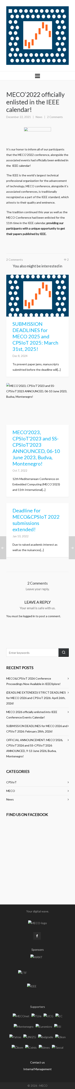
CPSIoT (11, 782)
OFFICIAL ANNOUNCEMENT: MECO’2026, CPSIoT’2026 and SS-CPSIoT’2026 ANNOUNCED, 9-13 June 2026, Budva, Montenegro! (34, 748)
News (39, 117)
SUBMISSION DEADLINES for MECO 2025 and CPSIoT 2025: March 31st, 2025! (35, 336)
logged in (29, 616)
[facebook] (37, 936)
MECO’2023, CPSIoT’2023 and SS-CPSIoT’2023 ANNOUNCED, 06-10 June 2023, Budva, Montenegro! (36, 448)
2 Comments (55, 117)
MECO (10, 791)
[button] (63, 652)
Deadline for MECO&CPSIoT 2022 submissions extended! (36, 519)
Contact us (37, 1062)
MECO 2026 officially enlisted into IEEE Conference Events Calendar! (31, 714)
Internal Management (37, 1069)
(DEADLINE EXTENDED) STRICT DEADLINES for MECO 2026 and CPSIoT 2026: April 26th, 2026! (36, 698)
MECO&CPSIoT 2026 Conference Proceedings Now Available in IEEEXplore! (33, 681)
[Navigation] (37, 75)
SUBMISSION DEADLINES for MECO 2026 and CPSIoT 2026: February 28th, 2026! (36, 728)
